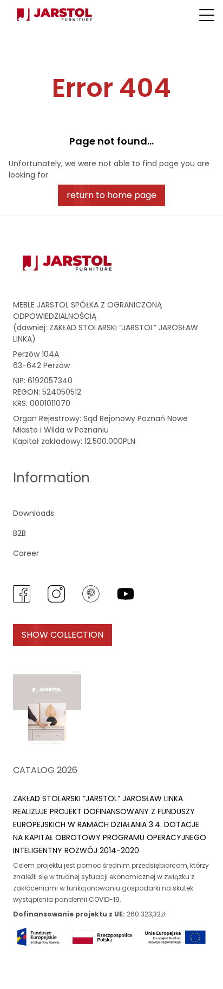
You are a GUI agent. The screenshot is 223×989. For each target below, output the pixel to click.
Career (26, 553)
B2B (19, 533)
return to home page (111, 195)
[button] (206, 15)
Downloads (33, 513)
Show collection (62, 634)
